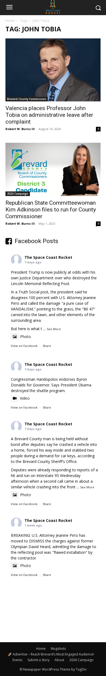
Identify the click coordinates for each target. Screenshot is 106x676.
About (59, 660)
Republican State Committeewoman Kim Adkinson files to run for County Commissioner (50, 210)
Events (17, 660)
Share (47, 346)
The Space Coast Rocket (48, 257)
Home (10, 20)
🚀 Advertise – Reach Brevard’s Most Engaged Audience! (51, 654)
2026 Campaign (81, 660)
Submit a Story (38, 660)
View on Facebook (24, 346)
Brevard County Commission (26, 99)
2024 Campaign (17, 193)
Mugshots (58, 648)
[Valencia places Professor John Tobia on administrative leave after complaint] (53, 69)
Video (25, 398)
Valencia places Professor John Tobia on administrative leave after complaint (49, 115)
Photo (25, 336)
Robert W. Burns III (20, 129)
